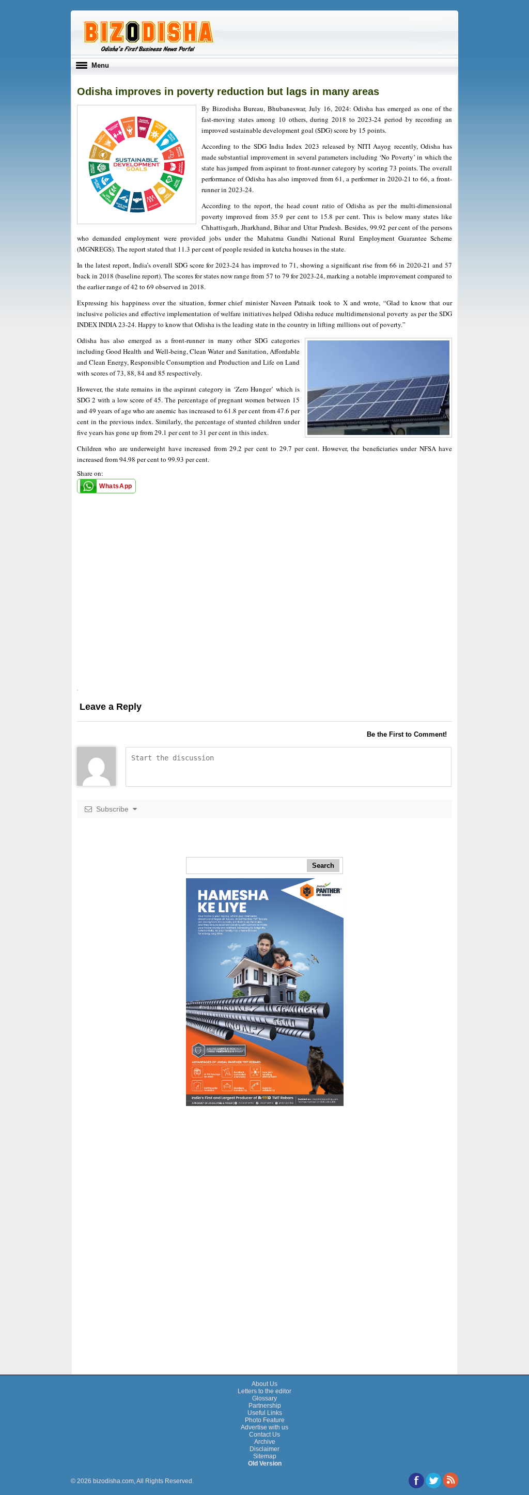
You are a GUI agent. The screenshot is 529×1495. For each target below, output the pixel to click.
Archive (264, 1441)
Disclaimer (264, 1449)
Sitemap (264, 1456)
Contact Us (264, 1434)
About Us (264, 1384)
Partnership (264, 1405)
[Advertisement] (264, 617)
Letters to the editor (264, 1391)
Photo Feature (265, 1420)
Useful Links (264, 1412)
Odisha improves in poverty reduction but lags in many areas (228, 91)
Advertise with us (264, 1427)
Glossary (264, 1398)
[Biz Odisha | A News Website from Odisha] (147, 50)
